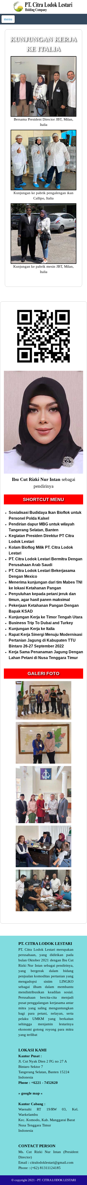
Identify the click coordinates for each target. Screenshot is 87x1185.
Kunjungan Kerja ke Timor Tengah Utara (45, 617)
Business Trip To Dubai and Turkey (41, 623)
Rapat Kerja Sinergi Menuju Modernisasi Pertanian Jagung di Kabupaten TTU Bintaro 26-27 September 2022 (45, 640)
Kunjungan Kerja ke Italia (32, 629)
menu (8, 19)
